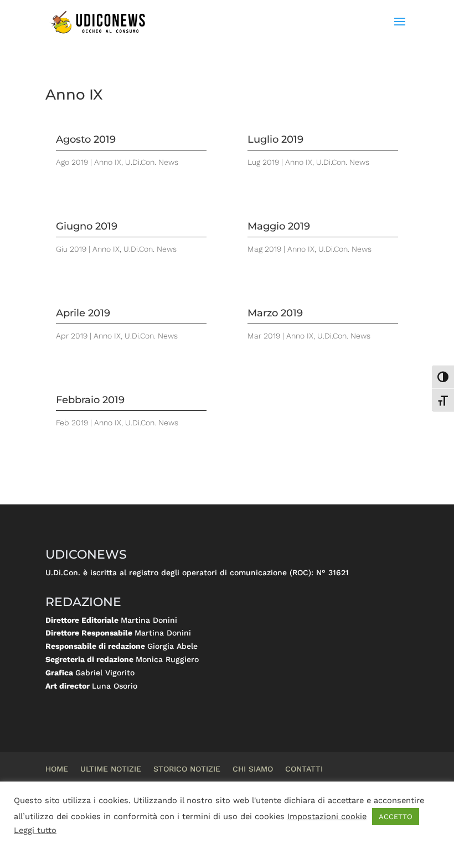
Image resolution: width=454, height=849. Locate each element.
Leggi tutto (35, 830)
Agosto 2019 (86, 139)
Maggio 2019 (278, 226)
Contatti (304, 769)
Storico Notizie (186, 769)
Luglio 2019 (275, 139)
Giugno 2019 (86, 226)
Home (56, 769)
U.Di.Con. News (151, 162)
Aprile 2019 (83, 313)
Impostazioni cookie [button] (327, 816)
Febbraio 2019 (90, 400)
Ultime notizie (110, 769)
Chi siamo (253, 769)
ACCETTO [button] (395, 816)
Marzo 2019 (275, 313)
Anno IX (107, 162)
